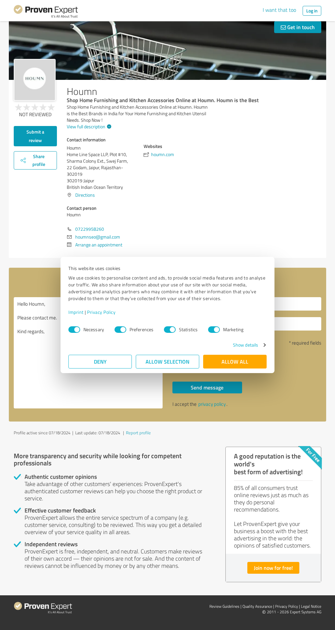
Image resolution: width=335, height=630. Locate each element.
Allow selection (167, 361)
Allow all (234, 361)
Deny (100, 361)
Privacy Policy (101, 312)
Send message (207, 387)
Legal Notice (311, 606)
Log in (312, 11)
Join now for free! (273, 567)
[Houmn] (34, 80)
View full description (86, 126)
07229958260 (89, 229)
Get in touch (300, 27)
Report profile (138, 433)
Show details (245, 345)
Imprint (76, 312)
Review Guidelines (224, 606)
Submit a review (35, 136)
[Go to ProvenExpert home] (46, 12)
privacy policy (212, 404)
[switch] (120, 329)
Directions (85, 195)
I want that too (279, 9)
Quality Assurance (257, 606)
